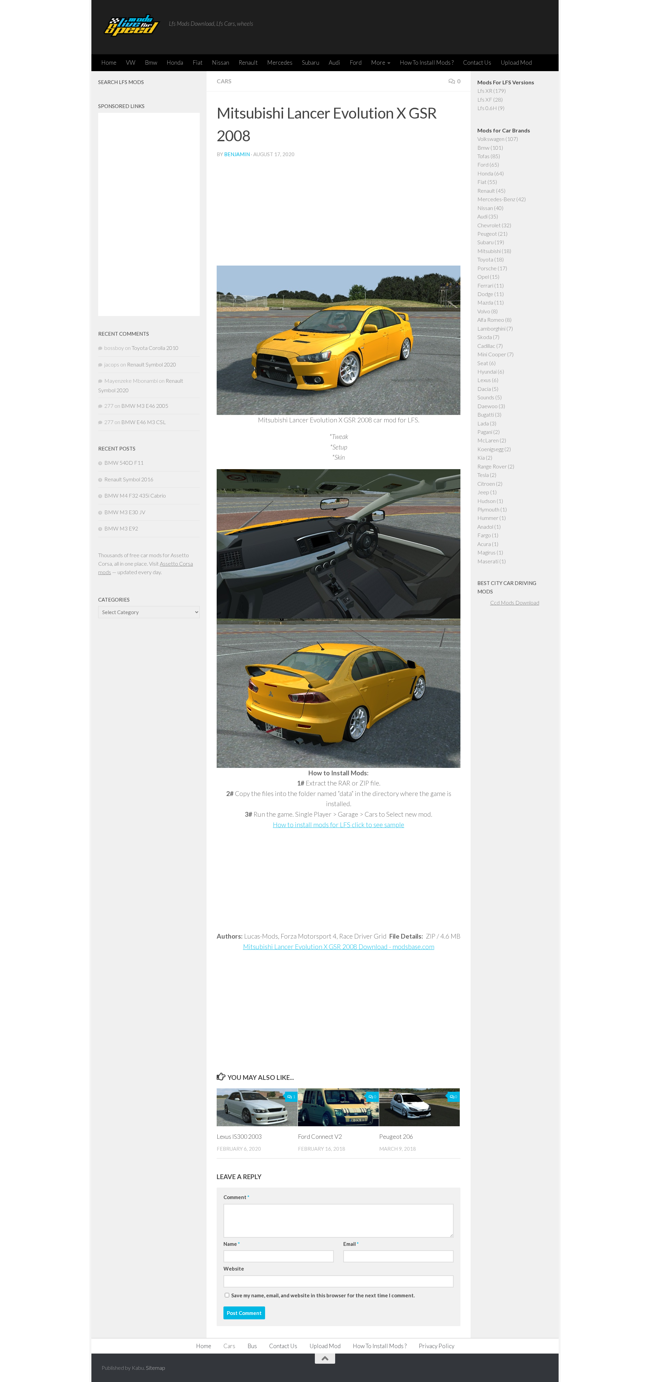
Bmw (151, 62)
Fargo (484, 535)
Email (351, 1244)
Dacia (484, 388)
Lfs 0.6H (487, 108)
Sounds (485, 397)
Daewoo (487, 406)
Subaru (310, 62)
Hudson (486, 501)
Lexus (484, 380)
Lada (483, 423)
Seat (482, 363)
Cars (224, 81)
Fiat (197, 62)
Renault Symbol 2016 (128, 479)
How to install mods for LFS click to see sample (338, 825)
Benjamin (237, 154)
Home (108, 62)
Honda (175, 62)
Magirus (486, 552)
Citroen (486, 483)
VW (130, 62)
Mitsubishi (489, 251)
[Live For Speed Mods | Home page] (132, 27)
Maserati (487, 561)
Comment (236, 1197)
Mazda (485, 302)
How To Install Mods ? (427, 62)
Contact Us (477, 62)
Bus (252, 1345)
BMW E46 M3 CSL (143, 422)
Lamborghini (491, 328)
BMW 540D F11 (124, 462)
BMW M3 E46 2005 (144, 405)
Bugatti (485, 414)
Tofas (483, 156)
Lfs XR (484, 90)
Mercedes (279, 62)
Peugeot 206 (396, 1136)
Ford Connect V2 (320, 1136)
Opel (483, 276)
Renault (248, 62)
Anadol (485, 526)
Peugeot (487, 233)
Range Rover (492, 466)
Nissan (220, 62)
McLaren (488, 440)
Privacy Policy (436, 1345)
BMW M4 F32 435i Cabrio (135, 495)
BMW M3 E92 (121, 528)
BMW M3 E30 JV (124, 512)
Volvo (483, 311)
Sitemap (155, 1367)
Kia (481, 457)
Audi (334, 62)
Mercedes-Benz (496, 199)
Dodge (485, 294)
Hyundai (487, 371)
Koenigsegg (490, 449)
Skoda (484, 337)
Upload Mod (516, 62)
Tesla (483, 475)
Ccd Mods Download (514, 602)
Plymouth (488, 509)
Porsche (487, 268)
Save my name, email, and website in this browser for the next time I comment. (323, 1295)
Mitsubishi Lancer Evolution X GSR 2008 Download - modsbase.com (338, 946)
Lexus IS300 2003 (239, 1136)
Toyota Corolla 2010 (155, 347)
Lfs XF (484, 99)
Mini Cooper (491, 354)
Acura (484, 544)
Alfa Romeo (490, 319)
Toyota (485, 259)
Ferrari (485, 285)
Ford (356, 62)
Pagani (484, 431)
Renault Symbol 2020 (151, 364)
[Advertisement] (338, 214)
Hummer (487, 518)
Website (233, 1268)
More (378, 62)
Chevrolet (489, 225)
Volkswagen (490, 138)
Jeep (483, 492)
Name (231, 1244)
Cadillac (486, 345)
